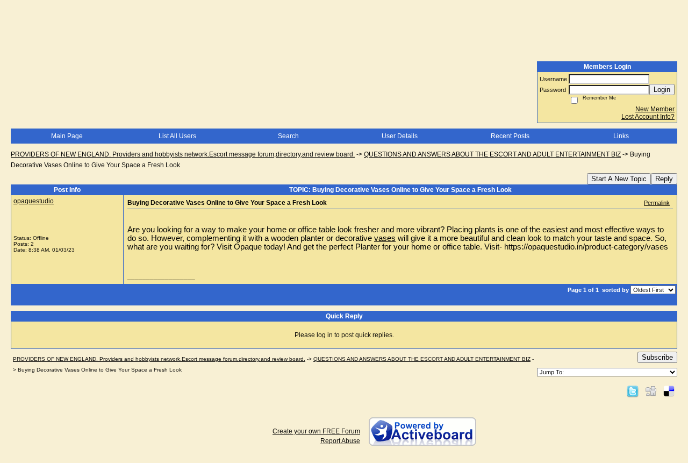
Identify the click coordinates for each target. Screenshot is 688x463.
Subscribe (657, 357)
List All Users (177, 136)
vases (385, 238)
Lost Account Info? (648, 116)
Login (662, 90)
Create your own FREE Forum (316, 431)
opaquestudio (33, 201)
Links (621, 136)
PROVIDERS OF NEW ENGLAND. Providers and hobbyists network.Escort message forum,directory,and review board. (183, 154)
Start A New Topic (619, 179)
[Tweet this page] (632, 391)
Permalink (657, 203)
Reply (664, 179)
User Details (400, 136)
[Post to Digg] (651, 391)
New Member (655, 109)
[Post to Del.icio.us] (669, 391)
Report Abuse (340, 441)
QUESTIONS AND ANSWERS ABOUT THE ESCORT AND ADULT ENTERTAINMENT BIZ (492, 154)
